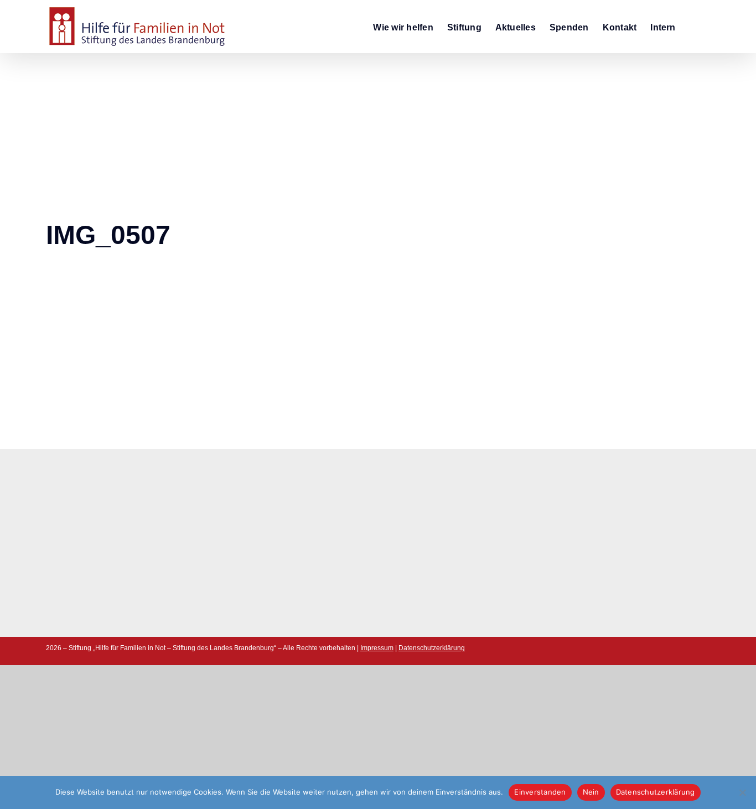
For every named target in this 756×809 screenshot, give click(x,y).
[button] (693, 26)
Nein (591, 791)
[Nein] (742, 792)
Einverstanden (540, 791)
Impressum (376, 648)
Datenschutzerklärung (431, 648)
